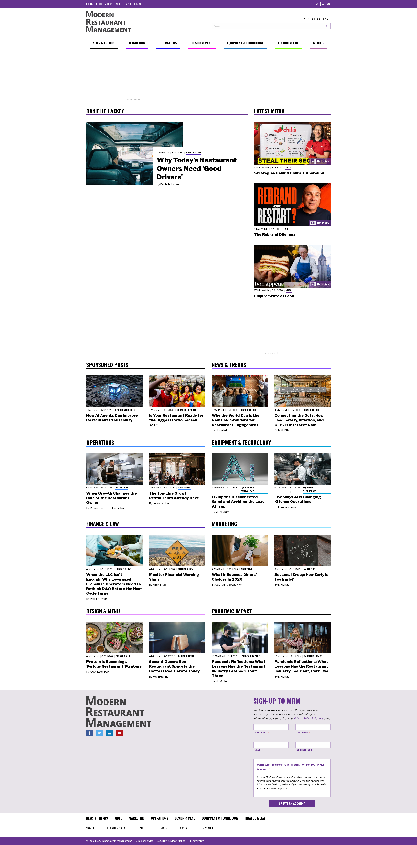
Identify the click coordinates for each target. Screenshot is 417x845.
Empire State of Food (274, 296)
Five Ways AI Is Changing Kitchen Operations (297, 499)
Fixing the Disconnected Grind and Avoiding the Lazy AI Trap (238, 502)
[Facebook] (311, 4)
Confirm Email (304, 749)
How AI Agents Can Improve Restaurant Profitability (112, 417)
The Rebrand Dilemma (274, 234)
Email (257, 749)
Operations (121, 487)
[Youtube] (328, 4)
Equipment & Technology (247, 489)
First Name (260, 732)
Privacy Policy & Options (308, 718)
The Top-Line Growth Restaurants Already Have (174, 495)
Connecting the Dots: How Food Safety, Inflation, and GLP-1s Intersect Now (299, 420)
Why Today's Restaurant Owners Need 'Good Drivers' (197, 168)
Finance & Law (193, 152)
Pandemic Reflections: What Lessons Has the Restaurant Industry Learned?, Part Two (301, 666)
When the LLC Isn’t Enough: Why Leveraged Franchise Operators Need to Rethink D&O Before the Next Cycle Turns (114, 584)
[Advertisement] (208, 75)
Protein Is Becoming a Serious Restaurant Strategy (114, 664)
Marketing (246, 569)
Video (288, 167)
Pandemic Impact (250, 656)
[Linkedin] (322, 4)
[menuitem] (89, 4)
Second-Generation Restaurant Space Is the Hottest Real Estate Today (174, 666)
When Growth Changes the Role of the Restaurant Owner (111, 498)
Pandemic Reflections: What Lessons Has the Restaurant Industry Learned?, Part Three (238, 668)
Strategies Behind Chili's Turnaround (289, 173)
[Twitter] (317, 4)
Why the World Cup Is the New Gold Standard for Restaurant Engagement (235, 420)
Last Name (302, 732)
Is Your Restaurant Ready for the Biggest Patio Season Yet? (176, 420)
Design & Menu (123, 656)
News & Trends (249, 410)
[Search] (328, 26)
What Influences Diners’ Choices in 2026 (234, 577)
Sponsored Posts (125, 410)
